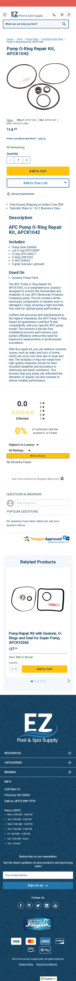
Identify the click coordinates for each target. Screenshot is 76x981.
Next (69, 681)
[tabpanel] (38, 622)
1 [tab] (32, 681)
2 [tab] (35, 681)
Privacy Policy (26, 964)
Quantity (12, 153)
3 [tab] (38, 681)
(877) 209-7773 (51, 3)
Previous (7, 681)
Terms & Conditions (46, 964)
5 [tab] (44, 681)
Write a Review (38, 456)
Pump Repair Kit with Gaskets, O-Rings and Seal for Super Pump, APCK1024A (35, 638)
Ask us (42, 138)
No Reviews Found (19, 462)
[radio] (54, 403)
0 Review (27, 418)
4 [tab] (41, 681)
